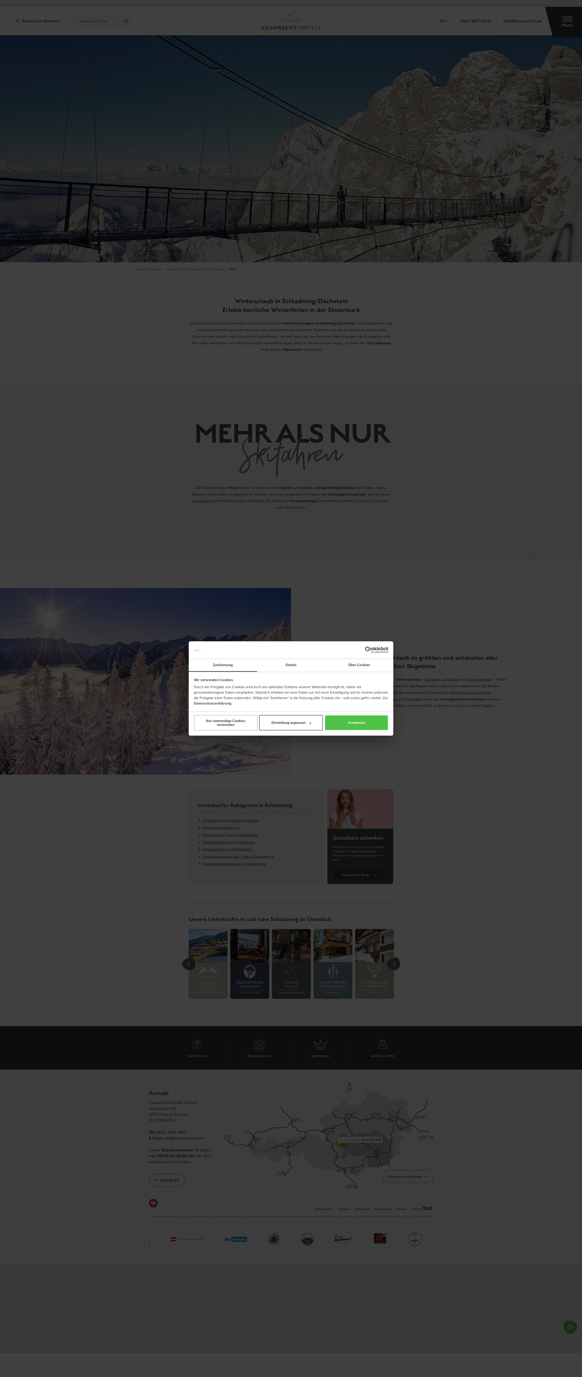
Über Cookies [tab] (359, 665)
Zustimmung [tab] (223, 665)
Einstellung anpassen (288, 723)
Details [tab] (291, 665)
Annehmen (356, 723)
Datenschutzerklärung (212, 703)
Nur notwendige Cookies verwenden (225, 723)
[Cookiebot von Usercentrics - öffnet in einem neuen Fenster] (368, 650)
